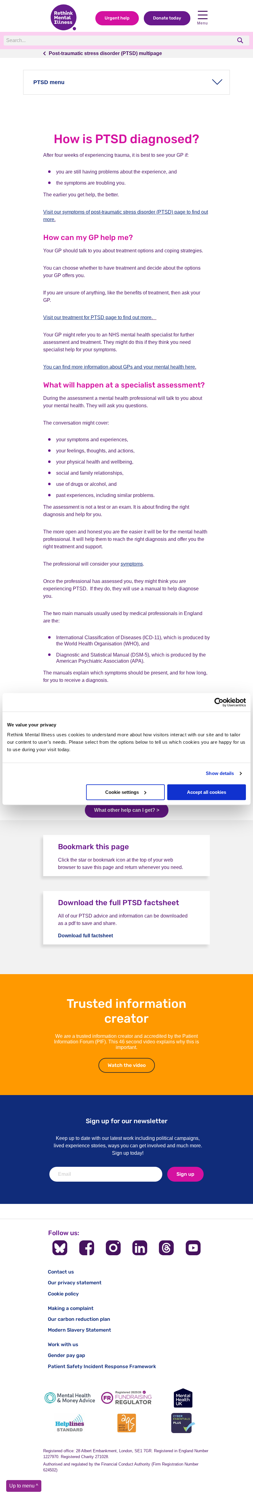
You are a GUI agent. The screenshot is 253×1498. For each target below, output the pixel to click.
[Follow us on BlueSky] (60, 1248)
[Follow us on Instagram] (113, 1248)
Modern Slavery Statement (79, 1330)
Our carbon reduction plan (79, 1319)
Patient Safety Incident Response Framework (102, 1366)
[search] (240, 40)
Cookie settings (122, 792)
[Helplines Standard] (69, 1423)
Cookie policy (63, 1294)
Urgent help (117, 18)
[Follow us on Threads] (166, 1248)
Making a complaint (70, 1308)
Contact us (61, 1272)
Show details (220, 773)
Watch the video (131, 1065)
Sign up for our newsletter (127, 1121)
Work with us (63, 1344)
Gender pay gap (66, 1355)
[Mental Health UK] (183, 1398)
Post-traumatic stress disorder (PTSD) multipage (105, 53)
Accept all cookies (206, 792)
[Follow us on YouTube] (193, 1248)
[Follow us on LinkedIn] (140, 1248)
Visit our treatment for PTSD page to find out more (97, 317)
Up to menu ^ (23, 1485)
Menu (202, 23)
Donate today (167, 18)
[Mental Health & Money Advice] (69, 1398)
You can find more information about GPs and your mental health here (119, 367)
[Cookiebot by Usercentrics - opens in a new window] (219, 702)
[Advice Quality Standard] (126, 1423)
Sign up (185, 1174)
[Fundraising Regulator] (126, 1398)
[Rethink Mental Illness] (63, 18)
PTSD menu (48, 82)
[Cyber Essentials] (183, 1423)
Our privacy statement (75, 1283)
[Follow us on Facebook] (87, 1248)
